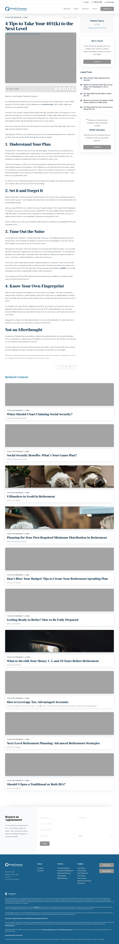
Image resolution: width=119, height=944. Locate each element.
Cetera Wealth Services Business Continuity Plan (36, 918)
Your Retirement (82, 873)
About (76, 9)
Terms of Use (19, 935)
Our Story (40, 868)
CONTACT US (107, 9)
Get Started (97, 147)
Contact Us (97, 61)
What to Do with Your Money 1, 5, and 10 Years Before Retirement (53, 661)
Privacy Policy (8, 918)
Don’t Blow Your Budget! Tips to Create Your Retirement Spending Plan (57, 579)
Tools (94, 9)
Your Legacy (81, 876)
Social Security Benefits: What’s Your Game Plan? (42, 455)
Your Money (81, 868)
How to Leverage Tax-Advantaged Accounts (37, 702)
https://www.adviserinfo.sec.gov (49, 929)
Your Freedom (81, 878)
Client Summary (106, 871)
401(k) (97, 24)
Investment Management (65, 870)
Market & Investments (84, 881)
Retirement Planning (97, 28)
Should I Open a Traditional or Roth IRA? (36, 784)
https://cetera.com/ (9, 925)
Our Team (40, 870)
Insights (85, 9)
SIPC (38, 907)
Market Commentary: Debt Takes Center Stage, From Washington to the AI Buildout (98, 87)
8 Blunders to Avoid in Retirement (31, 497)
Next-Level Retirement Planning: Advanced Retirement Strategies (53, 743)
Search (87, 2)
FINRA (35, 907)
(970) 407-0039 (98, 2)
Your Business (81, 870)
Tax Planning (61, 876)
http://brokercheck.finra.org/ (65, 929)
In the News (81, 883)
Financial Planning (63, 868)
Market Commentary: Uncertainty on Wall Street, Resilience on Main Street (98, 101)
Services (67, 9)
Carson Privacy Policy (10, 935)
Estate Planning (62, 878)
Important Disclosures (18, 918)
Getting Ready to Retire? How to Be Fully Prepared (42, 620)
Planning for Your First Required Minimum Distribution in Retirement (57, 538)
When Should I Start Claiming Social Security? (40, 414)
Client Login (110, 2)
